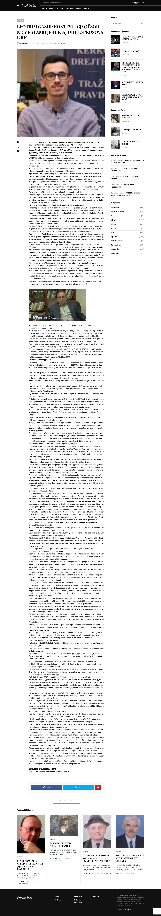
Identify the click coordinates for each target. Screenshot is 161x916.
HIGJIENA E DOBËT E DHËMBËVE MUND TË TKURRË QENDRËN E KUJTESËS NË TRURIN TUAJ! (131, 67)
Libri (112, 232)
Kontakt (96, 896)
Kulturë (113, 228)
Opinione (20, 20)
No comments (63, 43)
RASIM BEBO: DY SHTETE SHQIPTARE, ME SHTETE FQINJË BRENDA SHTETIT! (96, 858)
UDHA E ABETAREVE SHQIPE (130, 143)
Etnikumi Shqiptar (117, 212)
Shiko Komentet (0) (66, 801)
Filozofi (113, 216)
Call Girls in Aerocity (118, 176)
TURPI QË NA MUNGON (131, 130)
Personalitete (116, 245)
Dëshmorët (115, 207)
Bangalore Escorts (117, 193)
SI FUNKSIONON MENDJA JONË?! (132, 83)
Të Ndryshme (115, 249)
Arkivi (57, 896)
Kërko (142, 23)
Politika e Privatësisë (78, 901)
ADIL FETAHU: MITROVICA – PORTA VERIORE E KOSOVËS (130, 858)
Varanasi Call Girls (117, 168)
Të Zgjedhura (115, 253)
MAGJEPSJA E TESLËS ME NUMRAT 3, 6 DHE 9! (132, 38)
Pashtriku (28, 5)
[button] (18, 5)
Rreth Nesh (78, 896)
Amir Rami (128, 909)
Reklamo (58, 900)
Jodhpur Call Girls (117, 185)
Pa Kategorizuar (116, 241)
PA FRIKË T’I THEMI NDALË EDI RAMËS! (60, 844)
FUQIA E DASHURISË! (130, 51)
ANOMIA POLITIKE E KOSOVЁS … (130, 116)
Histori (113, 220)
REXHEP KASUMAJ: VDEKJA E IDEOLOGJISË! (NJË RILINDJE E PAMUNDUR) (30, 865)
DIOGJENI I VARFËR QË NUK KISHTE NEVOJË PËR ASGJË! (132, 97)
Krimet (113, 224)
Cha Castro (115, 160)
